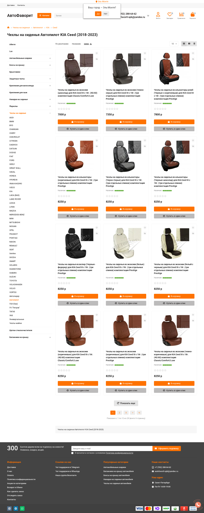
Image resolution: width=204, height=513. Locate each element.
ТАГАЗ (12, 311)
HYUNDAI (13, 180)
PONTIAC (13, 238)
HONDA (12, 176)
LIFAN (11, 207)
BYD (11, 125)
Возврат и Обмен (14, 487)
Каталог (45, 15)
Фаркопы (13, 106)
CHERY (12, 133)
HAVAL (12, 172)
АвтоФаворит (20, 15)
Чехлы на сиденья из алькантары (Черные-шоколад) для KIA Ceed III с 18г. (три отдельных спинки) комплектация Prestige (172, 181)
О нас (9, 471)
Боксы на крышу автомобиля (116, 475)
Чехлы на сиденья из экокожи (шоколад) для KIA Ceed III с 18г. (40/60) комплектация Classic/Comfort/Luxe (77, 93)
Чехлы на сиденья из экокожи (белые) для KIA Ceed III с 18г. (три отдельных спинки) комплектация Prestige (125, 267)
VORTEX (12, 292)
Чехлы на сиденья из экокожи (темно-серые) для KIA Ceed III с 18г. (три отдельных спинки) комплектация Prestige (125, 94)
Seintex (12, 253)
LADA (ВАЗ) (14, 195)
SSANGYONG (15, 269)
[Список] (189, 43)
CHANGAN (13, 129)
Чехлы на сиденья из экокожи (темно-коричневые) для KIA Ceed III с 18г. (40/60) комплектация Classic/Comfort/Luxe (173, 356)
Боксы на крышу (16, 65)
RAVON (12, 242)
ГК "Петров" (14, 308)
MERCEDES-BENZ (16, 215)
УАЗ (11, 315)
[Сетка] (184, 43)
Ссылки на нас (63, 462)
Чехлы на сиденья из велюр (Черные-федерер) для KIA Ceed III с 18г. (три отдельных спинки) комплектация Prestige (76, 268)
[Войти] (158, 14)
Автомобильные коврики (20, 58)
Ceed (55, 27)
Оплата (10, 475)
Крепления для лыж (18, 92)
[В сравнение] (97, 59)
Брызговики (14, 72)
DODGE (12, 152)
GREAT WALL (15, 168)
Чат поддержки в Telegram (67, 467)
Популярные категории (115, 462)
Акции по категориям (16, 483)
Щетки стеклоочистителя (20, 330)
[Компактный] (194, 43)
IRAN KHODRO (15, 183)
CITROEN (13, 141)
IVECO (12, 187)
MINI (11, 218)
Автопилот (38, 27)
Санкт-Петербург (162, 482)
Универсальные (16, 319)
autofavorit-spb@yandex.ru (130, 17)
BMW (11, 121)
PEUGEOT (13, 234)
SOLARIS (13, 265)
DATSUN (13, 149)
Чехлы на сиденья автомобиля (117, 483)
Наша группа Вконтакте (65, 475)
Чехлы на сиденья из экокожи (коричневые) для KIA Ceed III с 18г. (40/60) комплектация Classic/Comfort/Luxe (75, 356)
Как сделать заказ (15, 491)
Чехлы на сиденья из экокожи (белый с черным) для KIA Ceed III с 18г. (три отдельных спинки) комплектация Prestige (173, 268)
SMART (12, 261)
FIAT (11, 156)
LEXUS (12, 203)
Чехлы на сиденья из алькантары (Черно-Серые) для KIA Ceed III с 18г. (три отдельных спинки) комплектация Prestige (125, 181)
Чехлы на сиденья (21, 27)
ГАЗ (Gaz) (13, 304)
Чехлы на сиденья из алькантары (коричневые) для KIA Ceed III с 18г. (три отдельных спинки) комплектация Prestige (78, 181)
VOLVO (12, 288)
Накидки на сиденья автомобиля (118, 479)
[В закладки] (97, 53)
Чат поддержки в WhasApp (67, 471)
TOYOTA (13, 280)
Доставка (10, 5)
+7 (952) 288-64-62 (126, 14)
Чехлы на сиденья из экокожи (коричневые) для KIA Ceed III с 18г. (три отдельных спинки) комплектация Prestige (126, 356)
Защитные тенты (17, 79)
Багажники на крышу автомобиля (118, 471)
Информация (14, 462)
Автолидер (14, 296)
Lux (11, 51)
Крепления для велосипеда (21, 86)
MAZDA (12, 211)
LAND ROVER (15, 199)
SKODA (12, 257)
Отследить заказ (14, 495)
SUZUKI (12, 277)
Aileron (12, 44)
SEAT (11, 249)
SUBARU (13, 273)
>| (139, 412)
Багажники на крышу (18, 337)
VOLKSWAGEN (15, 284)
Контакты (21, 5)
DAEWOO (13, 145)
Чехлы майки (15, 323)
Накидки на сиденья (18, 99)
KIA (47, 27)
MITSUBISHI (14, 222)
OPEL (11, 230)
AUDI (11, 117)
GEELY (12, 164)
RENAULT (13, 246)
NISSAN (12, 226)
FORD (11, 160)
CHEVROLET (14, 137)
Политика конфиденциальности (21, 479)
